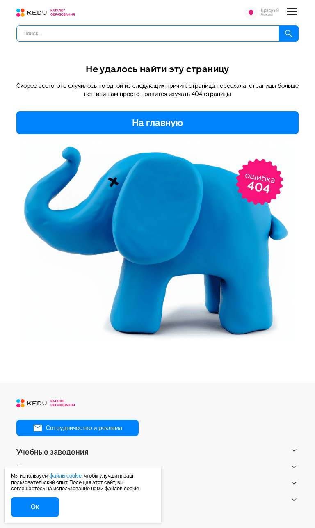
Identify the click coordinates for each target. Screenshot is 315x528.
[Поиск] (289, 33)
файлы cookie (66, 476)
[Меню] (292, 13)
